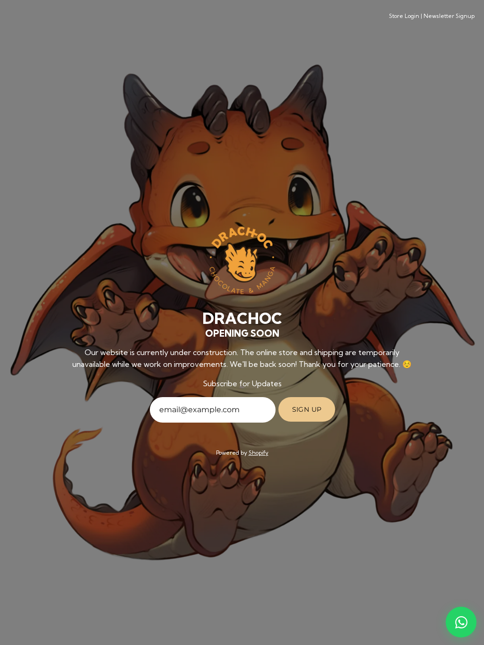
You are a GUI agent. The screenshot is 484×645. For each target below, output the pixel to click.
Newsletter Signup (449, 15)
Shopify (258, 452)
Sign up (307, 409)
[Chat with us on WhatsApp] (461, 622)
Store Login (404, 15)
